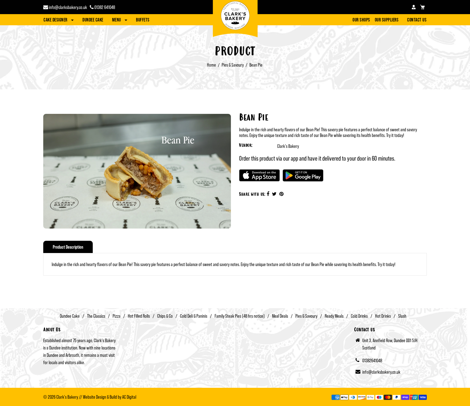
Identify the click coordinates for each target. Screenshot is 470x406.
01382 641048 (104, 7)
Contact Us (416, 20)
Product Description (68, 247)
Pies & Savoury (233, 65)
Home (211, 65)
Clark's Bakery (288, 146)
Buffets (143, 20)
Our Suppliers (387, 20)
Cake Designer (56, 20)
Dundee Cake (92, 20)
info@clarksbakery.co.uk (67, 7)
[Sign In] (414, 7)
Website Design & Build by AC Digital (109, 397)
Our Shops (361, 20)
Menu (117, 20)
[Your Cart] (422, 7)
